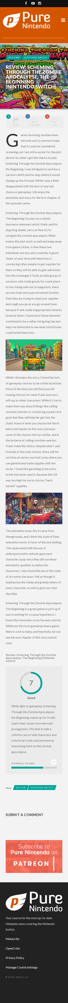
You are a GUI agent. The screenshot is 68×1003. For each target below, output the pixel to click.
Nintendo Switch (35, 57)
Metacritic (13, 939)
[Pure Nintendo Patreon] (34, 856)
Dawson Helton (20, 96)
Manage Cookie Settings (22, 967)
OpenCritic (13, 948)
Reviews (13, 57)
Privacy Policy (15, 957)
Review (21, 787)
